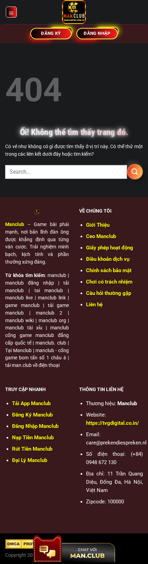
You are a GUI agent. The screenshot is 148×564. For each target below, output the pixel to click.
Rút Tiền (32, 449)
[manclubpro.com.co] (74, 12)
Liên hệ (94, 304)
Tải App (31, 403)
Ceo (101, 236)
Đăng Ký (32, 415)
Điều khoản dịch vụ (107, 259)
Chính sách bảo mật (108, 270)
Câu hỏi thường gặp (108, 293)
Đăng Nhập (35, 426)
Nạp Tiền (33, 437)
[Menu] (11, 12)
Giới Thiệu (97, 225)
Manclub (14, 224)
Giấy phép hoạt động (109, 248)
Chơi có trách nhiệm (109, 282)
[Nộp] (135, 172)
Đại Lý (29, 460)
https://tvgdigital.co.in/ (112, 423)
